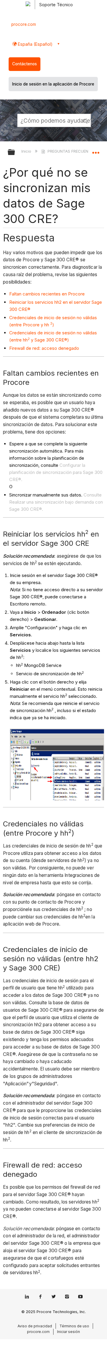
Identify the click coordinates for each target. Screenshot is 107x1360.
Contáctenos (24, 63)
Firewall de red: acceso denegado (44, 348)
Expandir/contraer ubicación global (95, 150)
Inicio (26, 151)
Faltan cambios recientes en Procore (47, 294)
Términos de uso (74, 1326)
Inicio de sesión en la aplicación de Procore (53, 84)
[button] (85, 120)
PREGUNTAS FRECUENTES (71, 151)
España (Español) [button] (35, 44)
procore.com (23, 24)
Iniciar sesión (68, 1331)
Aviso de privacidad (35, 1326)
